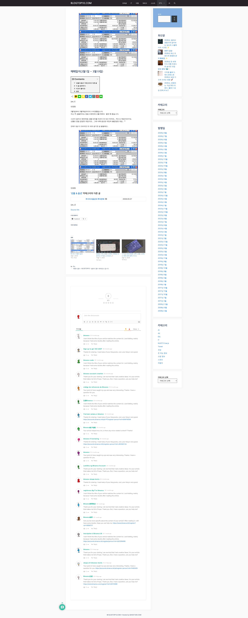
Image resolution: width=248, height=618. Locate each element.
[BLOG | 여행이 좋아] (82, 246)
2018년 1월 (162, 284)
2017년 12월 (162, 288)
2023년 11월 (162, 209)
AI (169, 3)
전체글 (124, 3)
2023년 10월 (163, 212)
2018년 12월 (162, 268)
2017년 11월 (162, 291)
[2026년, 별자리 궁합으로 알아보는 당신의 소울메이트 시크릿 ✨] (160, 42)
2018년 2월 (162, 281)
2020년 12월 (162, 242)
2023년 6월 (162, 225)
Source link (75, 210)
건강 (159, 350)
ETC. (160, 3)
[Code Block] (103, 322)
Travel (160, 346)
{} (108, 321)
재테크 (145, 3)
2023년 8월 (162, 219)
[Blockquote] (100, 322)
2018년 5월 (162, 278)
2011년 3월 (162, 301)
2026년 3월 (162, 149)
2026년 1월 (162, 156)
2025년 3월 (162, 186)
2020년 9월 (162, 248)
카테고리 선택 (163, 377)
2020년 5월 (162, 251)
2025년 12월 (162, 159)
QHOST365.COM (135, 615)
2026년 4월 (162, 146)
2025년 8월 (162, 172)
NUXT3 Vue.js (163, 343)
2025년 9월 (162, 169)
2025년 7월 (162, 176)
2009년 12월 (163, 304)
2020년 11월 (162, 245)
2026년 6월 (162, 139)
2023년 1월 (162, 235)
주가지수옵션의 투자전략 (95, 199)
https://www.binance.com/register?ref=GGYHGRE (100, 584)
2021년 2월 (162, 238)
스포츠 (153, 3)
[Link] (106, 322)
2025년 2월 (162, 189)
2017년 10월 (162, 294)
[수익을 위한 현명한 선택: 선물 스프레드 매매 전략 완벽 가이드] (133, 246)
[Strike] (92, 322)
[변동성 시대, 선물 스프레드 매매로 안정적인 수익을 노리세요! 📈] (108, 246)
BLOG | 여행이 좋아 (77, 254)
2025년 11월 (162, 163)
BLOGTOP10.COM (81, 3)
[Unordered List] (98, 322)
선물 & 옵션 (76, 193)
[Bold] (84, 322)
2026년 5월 (162, 143)
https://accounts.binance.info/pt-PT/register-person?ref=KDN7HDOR (107, 419)
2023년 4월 (162, 228)
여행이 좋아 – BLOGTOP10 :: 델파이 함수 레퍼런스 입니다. (91, 268)
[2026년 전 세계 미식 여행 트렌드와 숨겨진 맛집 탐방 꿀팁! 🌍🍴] (160, 63)
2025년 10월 (162, 166)
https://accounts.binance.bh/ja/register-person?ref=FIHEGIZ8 (116, 568)
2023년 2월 (162, 232)
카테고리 (161, 109)
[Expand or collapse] (97, 79)
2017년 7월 (162, 298)
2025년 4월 (162, 182)
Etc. (74, 266)
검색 (159, 14)
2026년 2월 (162, 153)
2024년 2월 (162, 202)
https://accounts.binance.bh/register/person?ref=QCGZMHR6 (104, 541)
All (159, 333)
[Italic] (87, 322)
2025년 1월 (162, 192)
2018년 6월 (162, 275)
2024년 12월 (162, 195)
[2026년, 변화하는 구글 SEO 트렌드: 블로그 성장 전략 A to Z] (160, 84)
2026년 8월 (162, 133)
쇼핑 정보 (161, 356)
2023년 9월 (162, 215)
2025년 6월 (162, 179)
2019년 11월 (162, 258)
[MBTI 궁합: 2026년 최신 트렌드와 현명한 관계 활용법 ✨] (160, 52)
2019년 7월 (162, 265)
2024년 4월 (162, 199)
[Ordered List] (95, 322)
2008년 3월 (162, 311)
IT (131, 3)
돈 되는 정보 (162, 353)
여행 (137, 3)
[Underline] (90, 322)
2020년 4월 (162, 255)
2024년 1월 (162, 205)
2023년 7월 (162, 222)
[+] (111, 321)
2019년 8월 (162, 261)
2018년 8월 (162, 271)
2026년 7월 (162, 136)
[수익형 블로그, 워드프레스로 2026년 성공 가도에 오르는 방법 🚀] (160, 74)
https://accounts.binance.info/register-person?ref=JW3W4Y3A (105, 444)
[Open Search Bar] (174, 3)
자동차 (160, 363)
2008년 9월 (162, 308)
